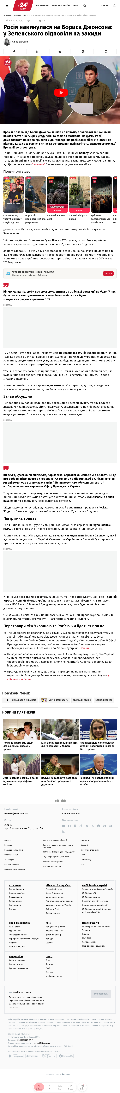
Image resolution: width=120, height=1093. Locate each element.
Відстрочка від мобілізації (94, 905)
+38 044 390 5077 (71, 813)
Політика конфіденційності (54, 840)
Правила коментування (53, 862)
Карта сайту (85, 860)
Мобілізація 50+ (89, 893)
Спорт (49, 956)
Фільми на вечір (53, 935)
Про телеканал (11, 855)
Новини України (61, 5)
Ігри (75, 5)
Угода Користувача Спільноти (55, 857)
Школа (85, 934)
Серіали (49, 942)
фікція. (85, 648)
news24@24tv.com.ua (16, 813)
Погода (12, 909)
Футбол (49, 964)
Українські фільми (54, 930)
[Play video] (61, 93)
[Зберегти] (105, 51)
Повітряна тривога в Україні (59, 901)
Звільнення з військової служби (97, 889)
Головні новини (16, 889)
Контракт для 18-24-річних (95, 901)
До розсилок (101, 994)
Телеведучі (9, 860)
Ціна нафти (14, 926)
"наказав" (38, 164)
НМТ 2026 (86, 938)
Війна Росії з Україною (58, 885)
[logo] (23, 6)
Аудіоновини (15, 905)
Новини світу (20, 15)
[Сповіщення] (114, 6)
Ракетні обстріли (54, 889)
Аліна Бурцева (20, 42)
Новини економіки (19, 923)
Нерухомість (16, 956)
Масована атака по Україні (58, 905)
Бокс (48, 960)
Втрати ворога (53, 913)
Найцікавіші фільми (55, 926)
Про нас (8, 840)
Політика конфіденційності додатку (58, 852)
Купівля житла (16, 964)
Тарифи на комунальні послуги (24, 938)
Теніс (48, 968)
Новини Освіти (90, 923)
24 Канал (7, 15)
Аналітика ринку (17, 960)
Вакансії (84, 845)
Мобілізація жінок (91, 897)
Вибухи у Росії (52, 909)
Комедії (49, 938)
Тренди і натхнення (18, 968)
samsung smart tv (66, 1055)
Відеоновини (15, 901)
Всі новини (42, 5)
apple (32, 1055)
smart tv (48, 1055)
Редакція (8, 845)
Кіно (48, 923)
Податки (13, 942)
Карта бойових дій (55, 893)
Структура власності (89, 850)
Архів (82, 855)
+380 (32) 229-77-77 (25, 1040)
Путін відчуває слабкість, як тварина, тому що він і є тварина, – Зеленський (54, 231)
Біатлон (49, 972)
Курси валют (15, 930)
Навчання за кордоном (93, 946)
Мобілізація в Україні (94, 885)
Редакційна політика (13, 850)
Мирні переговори (55, 897)
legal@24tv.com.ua (42, 1043)
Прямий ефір (15, 897)
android (16, 1055)
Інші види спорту (54, 976)
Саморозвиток (89, 942)
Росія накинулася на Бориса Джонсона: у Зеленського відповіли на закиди (63, 15)
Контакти (84, 840)
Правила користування (14, 869)
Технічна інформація (51, 866)
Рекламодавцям (11, 865)
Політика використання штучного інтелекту (57, 846)
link (63, 825)
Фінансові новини (18, 935)
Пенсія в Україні (17, 946)
